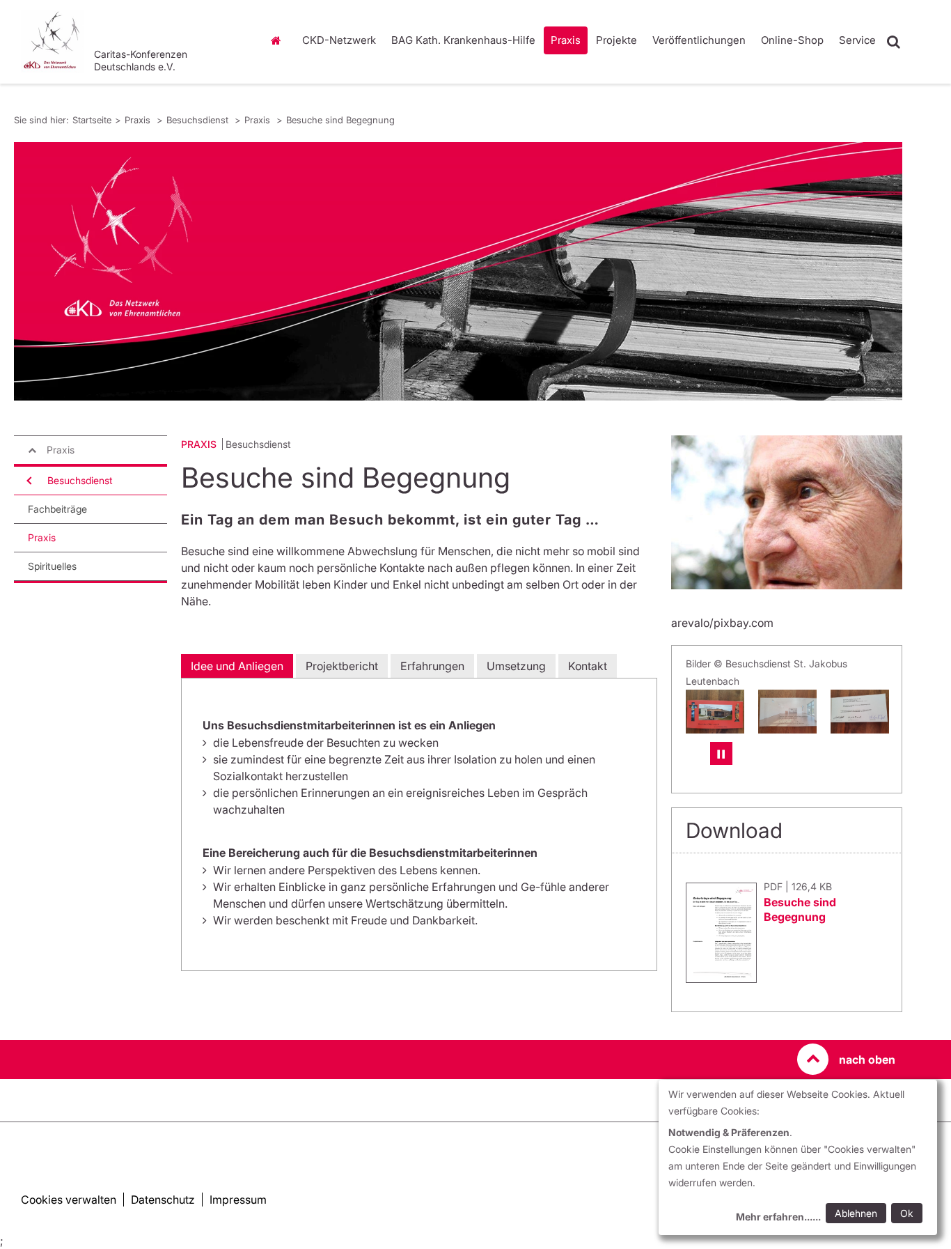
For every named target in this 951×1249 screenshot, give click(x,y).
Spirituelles (52, 566)
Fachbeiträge (57, 509)
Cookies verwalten (68, 1200)
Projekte (616, 40)
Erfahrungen (432, 666)
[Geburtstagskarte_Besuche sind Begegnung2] (787, 712)
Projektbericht (342, 666)
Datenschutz (163, 1200)
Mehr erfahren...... (778, 1217)
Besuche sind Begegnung (340, 119)
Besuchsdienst (198, 119)
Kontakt (587, 666)
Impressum (238, 1200)
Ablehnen (856, 1213)
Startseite (280, 40)
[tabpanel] (458, 271)
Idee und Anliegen (237, 666)
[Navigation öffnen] (28, 481)
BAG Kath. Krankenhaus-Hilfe (463, 40)
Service (857, 40)
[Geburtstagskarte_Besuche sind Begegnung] (860, 712)
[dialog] (798, 1157)
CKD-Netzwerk (339, 40)
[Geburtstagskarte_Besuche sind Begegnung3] (715, 712)
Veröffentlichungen (699, 40)
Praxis (566, 40)
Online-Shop (792, 40)
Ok (906, 1213)
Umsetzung (516, 666)
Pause (721, 753)
